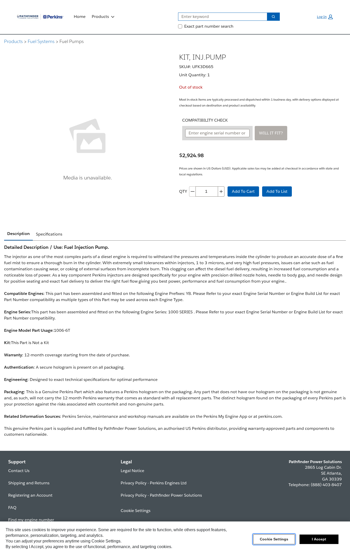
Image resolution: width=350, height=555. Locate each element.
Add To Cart (243, 191)
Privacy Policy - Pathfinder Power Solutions (161, 495)
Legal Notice (132, 470)
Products (100, 16)
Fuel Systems (41, 41)
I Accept (319, 539)
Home (80, 16)
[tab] (18, 234)
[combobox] (220, 16)
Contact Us (18, 470)
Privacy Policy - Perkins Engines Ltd (154, 483)
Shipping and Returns (28, 483)
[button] (325, 17)
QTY (183, 191)
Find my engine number (31, 519)
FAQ (12, 507)
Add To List (276, 191)
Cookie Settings (274, 539)
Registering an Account (30, 495)
